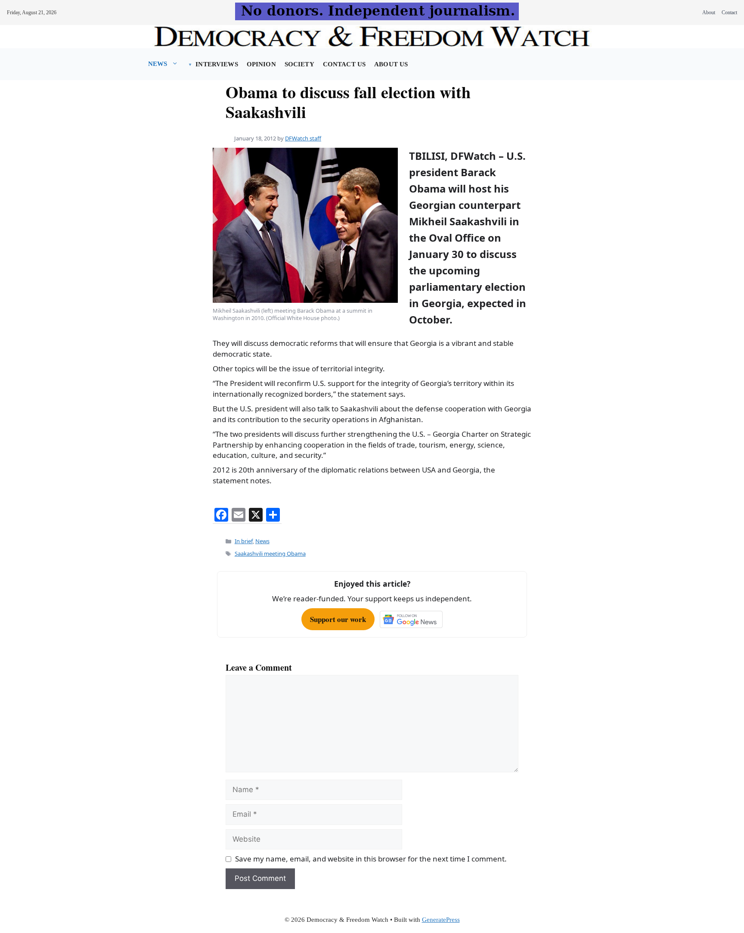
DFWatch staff (303, 138)
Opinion (261, 64)
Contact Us (344, 64)
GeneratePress (441, 919)
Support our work (338, 619)
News (157, 63)
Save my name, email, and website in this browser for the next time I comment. (371, 859)
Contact (729, 12)
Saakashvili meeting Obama (270, 553)
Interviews (216, 64)
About (708, 12)
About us (391, 64)
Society (299, 64)
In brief (244, 541)
